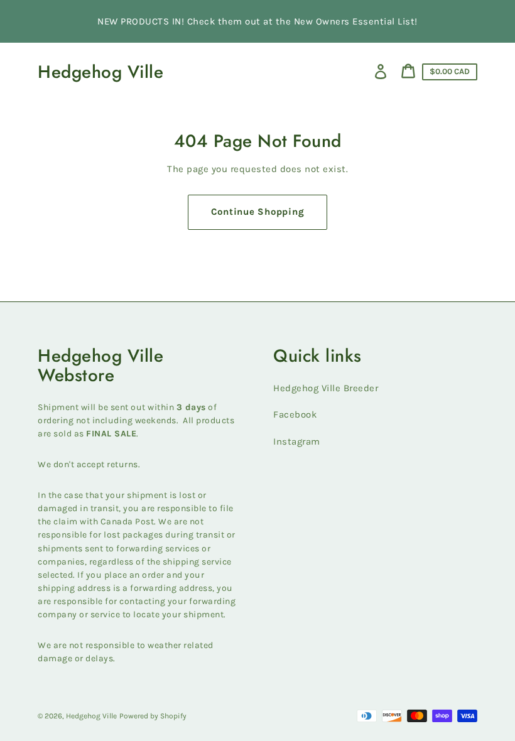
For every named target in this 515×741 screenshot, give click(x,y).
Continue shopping (258, 211)
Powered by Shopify (153, 715)
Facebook (295, 414)
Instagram (296, 441)
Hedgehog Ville (100, 72)
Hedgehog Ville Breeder (325, 388)
